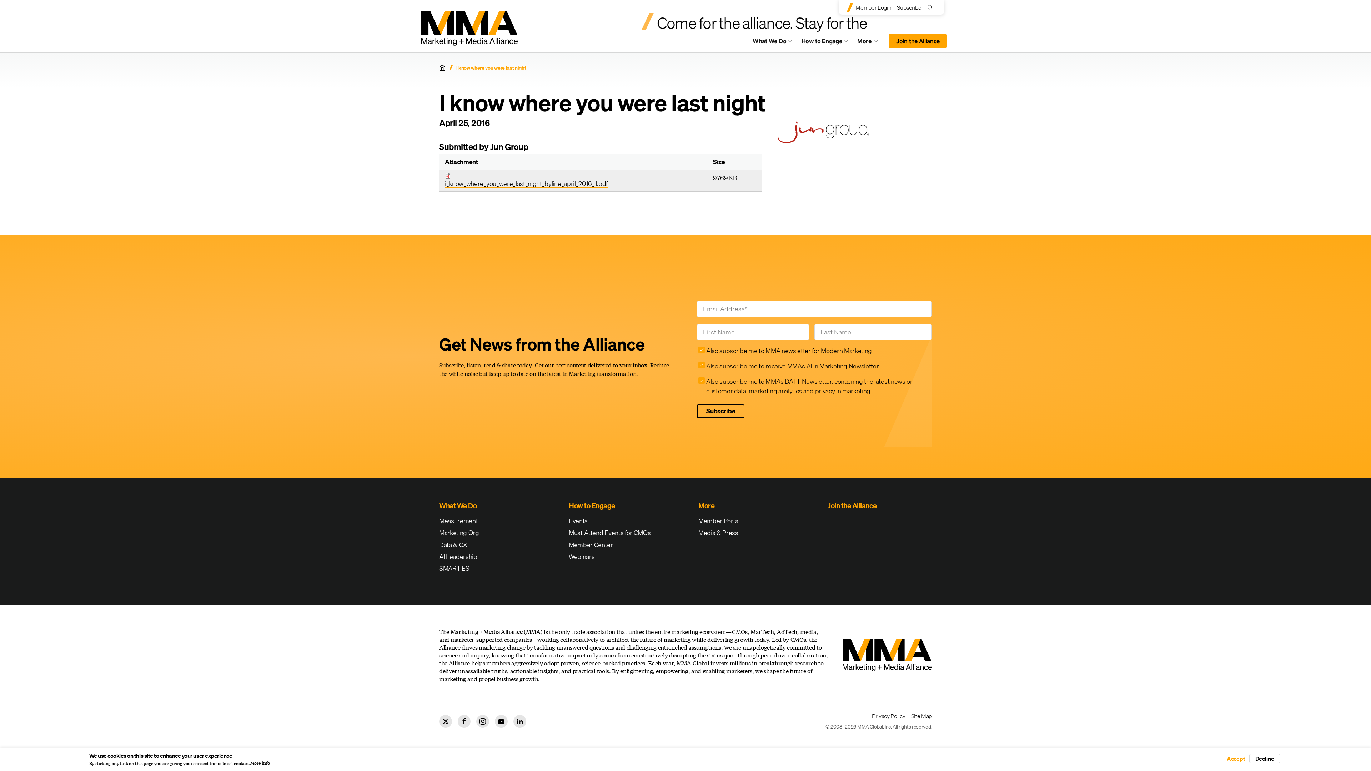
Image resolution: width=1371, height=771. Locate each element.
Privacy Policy (888, 716)
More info (260, 763)
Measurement (458, 521)
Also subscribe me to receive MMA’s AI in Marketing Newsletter (792, 366)
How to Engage (822, 41)
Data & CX (453, 545)
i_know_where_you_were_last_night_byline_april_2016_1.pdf (526, 183)
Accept (1236, 758)
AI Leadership (458, 556)
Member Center (591, 545)
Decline (1264, 758)
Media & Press (718, 533)
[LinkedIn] (519, 721)
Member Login (873, 7)
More (871, 42)
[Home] (442, 68)
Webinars (581, 556)
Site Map (921, 716)
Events (578, 521)
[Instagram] (482, 721)
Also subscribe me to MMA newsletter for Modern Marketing (789, 351)
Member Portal (719, 521)
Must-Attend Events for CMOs (610, 533)
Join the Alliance (918, 41)
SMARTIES (454, 568)
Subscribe (909, 7)
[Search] (931, 7)
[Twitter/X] (445, 721)
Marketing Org (459, 533)
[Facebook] (464, 721)
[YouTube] (501, 721)
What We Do (770, 41)
